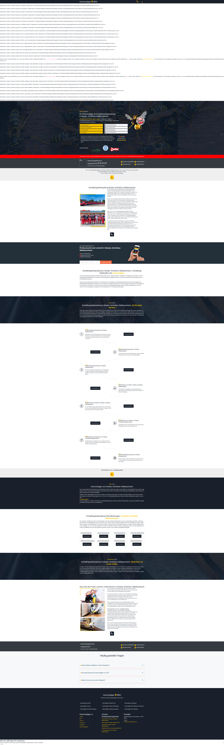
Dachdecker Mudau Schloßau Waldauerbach (109, 725)
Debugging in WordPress (148, 59)
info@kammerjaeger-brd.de (130, 721)
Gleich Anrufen (86, 536)
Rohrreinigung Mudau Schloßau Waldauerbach (109, 731)
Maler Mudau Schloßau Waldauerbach (111, 722)
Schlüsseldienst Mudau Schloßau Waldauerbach (109, 719)
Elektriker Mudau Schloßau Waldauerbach (111, 728)
